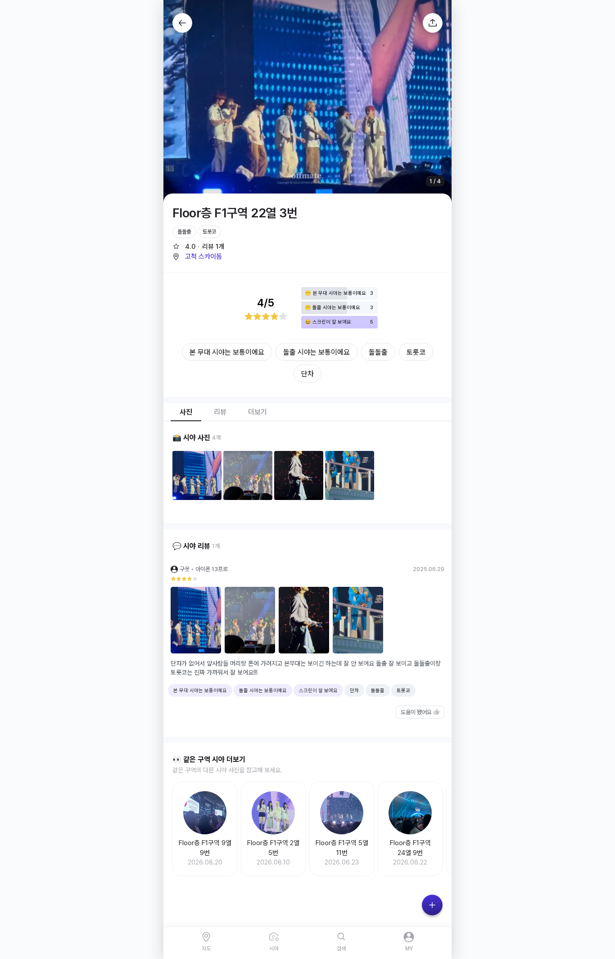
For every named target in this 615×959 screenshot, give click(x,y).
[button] (197, 256)
